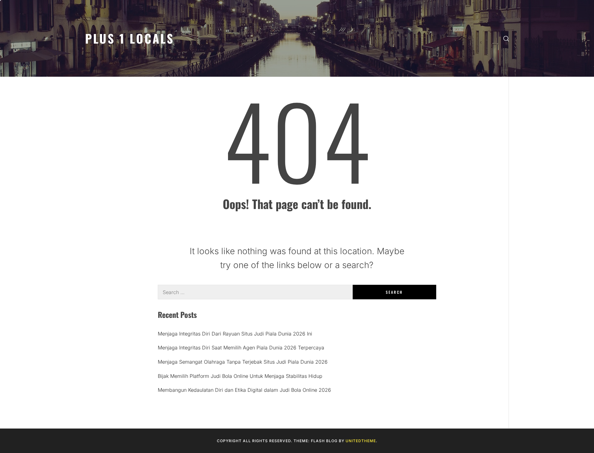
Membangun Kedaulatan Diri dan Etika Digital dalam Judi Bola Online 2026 (244, 390)
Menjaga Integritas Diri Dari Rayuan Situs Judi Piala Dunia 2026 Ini (235, 334)
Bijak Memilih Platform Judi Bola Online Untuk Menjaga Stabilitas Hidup (240, 376)
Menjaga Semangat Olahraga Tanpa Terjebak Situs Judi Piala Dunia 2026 (243, 362)
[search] (506, 38)
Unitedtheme (361, 440)
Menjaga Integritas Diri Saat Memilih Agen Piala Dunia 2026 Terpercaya (241, 347)
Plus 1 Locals (129, 38)
